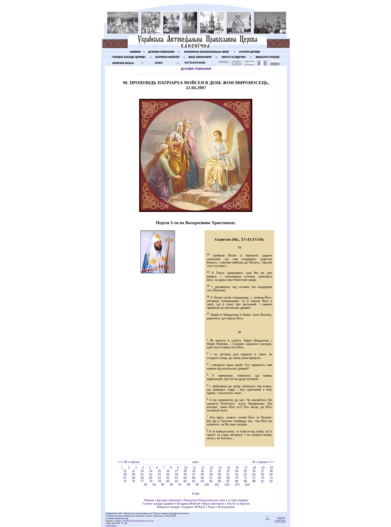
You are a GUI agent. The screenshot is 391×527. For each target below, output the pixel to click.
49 (211, 474)
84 (202, 481)
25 (159, 471)
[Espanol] (249, 64)
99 (197, 484)
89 (245, 481)
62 (168, 478)
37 (262, 471)
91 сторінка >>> (263, 462)
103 (237, 484)
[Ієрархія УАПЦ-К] (124, 64)
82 (185, 481)
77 (142, 481)
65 (193, 478)
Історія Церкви (238, 500)
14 (220, 467)
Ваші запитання (213, 503)
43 (159, 474)
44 (168, 474)
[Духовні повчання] (161, 53)
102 (227, 484)
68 (219, 478)
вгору (196, 493)
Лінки (211, 507)
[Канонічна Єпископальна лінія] (206, 53)
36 (254, 471)
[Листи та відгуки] (233, 58)
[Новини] (135, 53)
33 (228, 471)
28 (185, 471)
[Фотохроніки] (195, 64)
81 (176, 481)
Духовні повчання (169, 500)
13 (211, 467)
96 (171, 484)
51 (228, 474)
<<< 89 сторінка (128, 462)
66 (202, 478)
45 (176, 474)
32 (219, 471)
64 (185, 478)
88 (236, 481)
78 (150, 481)
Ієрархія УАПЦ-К (193, 507)
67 (211, 478)
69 (228, 478)
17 (245, 467)
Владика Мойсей (188, 503)
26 (168, 471)
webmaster (111, 526)
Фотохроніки (226, 507)
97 (180, 484)
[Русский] (274, 64)
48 (202, 474)
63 (176, 478)
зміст (195, 462)
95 (162, 484)
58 (133, 478)
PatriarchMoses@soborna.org (137, 521)
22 (133, 471)
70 (236, 478)
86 (219, 481)
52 (236, 474)
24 (150, 471)
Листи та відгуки (238, 503)
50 (219, 474)
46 (185, 474)
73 (262, 478)
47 (193, 474)
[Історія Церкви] (250, 53)
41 (142, 474)
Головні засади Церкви (158, 503)
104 (247, 484)
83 (193, 481)
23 (142, 471)
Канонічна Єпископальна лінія (204, 500)
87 (228, 481)
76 (133, 481)
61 (159, 478)
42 (150, 474)
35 (245, 471)
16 (237, 467)
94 (154, 484)
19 (263, 467)
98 (188, 484)
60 (150, 478)
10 (185, 467)
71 (245, 478)
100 (206, 484)
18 (254, 467)
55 (262, 474)
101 (217, 484)
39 (125, 474)
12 (202, 467)
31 (211, 471)
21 (125, 471)
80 (168, 481)
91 (262, 481)
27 (176, 471)
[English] (236, 64)
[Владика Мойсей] (167, 58)
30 (202, 471)
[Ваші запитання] (200, 58)
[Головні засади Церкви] (128, 58)
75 (125, 481)
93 (145, 484)
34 (236, 471)
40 (133, 474)
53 (245, 474)
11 (194, 467)
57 (125, 478)
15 (228, 467)
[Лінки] (160, 64)
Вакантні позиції (168, 507)
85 (211, 481)
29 (193, 471)
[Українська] (223, 64)
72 (254, 478)
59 (142, 478)
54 (254, 474)
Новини (149, 500)
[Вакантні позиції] (267, 58)
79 (159, 481)
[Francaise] (262, 64)
